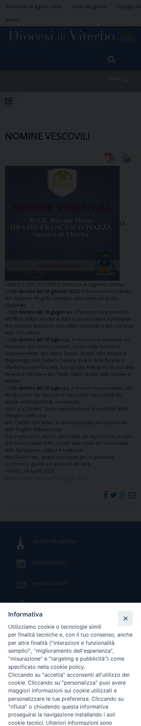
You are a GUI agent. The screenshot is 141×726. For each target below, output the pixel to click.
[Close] (125, 618)
